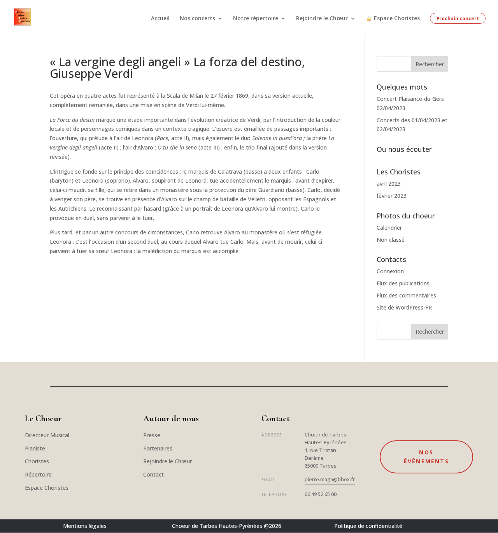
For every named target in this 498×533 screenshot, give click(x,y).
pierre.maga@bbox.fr (330, 479)
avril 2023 (389, 183)
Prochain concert (458, 18)
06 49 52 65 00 (321, 494)
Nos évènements (426, 457)
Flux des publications (403, 283)
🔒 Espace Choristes (393, 19)
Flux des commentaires (406, 295)
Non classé (391, 239)
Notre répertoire (255, 19)
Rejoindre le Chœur (322, 19)
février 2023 (392, 195)
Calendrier (389, 227)
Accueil (160, 19)
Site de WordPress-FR (404, 307)
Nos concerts (197, 19)
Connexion (390, 271)
